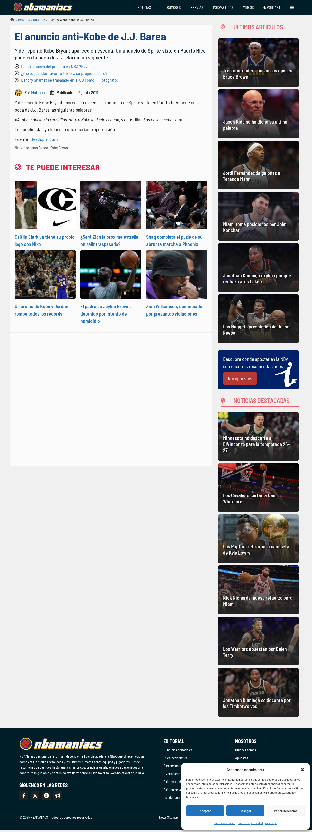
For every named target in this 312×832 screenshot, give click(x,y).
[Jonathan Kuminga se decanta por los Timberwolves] (258, 692)
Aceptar (205, 811)
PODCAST (273, 7)
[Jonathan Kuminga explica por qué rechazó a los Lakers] (258, 267)
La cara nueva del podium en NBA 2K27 (54, 66)
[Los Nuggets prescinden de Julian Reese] (258, 318)
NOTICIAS (144, 7)
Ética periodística (175, 758)
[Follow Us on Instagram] (46, 795)
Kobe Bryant (59, 147)
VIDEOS (248, 7)
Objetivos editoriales (177, 781)
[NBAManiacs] (43, 7)
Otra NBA (24, 20)
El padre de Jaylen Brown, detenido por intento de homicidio (105, 313)
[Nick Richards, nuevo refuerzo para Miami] (258, 589)
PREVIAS (197, 7)
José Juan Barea (34, 147)
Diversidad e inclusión (178, 774)
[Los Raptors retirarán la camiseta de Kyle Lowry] (258, 538)
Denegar (245, 811)
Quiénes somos (245, 750)
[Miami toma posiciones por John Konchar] (258, 216)
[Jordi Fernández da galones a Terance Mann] (258, 165)
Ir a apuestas (240, 378)
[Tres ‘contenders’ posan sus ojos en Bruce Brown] (258, 62)
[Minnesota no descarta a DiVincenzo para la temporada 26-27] (258, 436)
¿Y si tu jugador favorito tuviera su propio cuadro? (64, 73)
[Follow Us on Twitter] (35, 795)
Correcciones (172, 765)
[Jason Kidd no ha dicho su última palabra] (258, 113)
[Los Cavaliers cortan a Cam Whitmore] (258, 487)
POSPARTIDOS (223, 7)
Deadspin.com (44, 139)
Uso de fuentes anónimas (180, 797)
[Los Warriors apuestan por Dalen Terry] (258, 641)
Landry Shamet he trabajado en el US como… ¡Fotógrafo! (69, 80)
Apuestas (241, 758)
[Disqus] (111, 399)
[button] (302, 769)
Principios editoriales (177, 750)
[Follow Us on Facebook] (24, 795)
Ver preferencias (286, 811)
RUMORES (174, 7)
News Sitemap (168, 817)
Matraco (38, 92)
